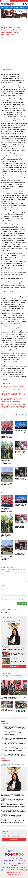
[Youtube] (17, 854)
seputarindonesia (7, 37)
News (2, 25)
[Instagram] (14, 854)
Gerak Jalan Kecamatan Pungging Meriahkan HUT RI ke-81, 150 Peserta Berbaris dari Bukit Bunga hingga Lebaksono (7, 711)
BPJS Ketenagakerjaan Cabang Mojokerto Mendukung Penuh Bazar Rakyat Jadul (11, 398)
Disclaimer (21, 860)
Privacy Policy (19, 858)
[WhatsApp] (20, 854)
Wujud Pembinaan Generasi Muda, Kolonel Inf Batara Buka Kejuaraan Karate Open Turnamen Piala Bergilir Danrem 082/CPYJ (13, 697)
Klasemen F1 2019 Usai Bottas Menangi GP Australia (14, 744)
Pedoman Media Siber (9, 863)
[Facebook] (6, 854)
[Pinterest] (11, 854)
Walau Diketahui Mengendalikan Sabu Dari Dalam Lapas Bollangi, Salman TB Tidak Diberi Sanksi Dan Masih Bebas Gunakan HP (17, 660)
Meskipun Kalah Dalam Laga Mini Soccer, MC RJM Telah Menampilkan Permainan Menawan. (21, 712)
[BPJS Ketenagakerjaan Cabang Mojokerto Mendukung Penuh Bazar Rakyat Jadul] (21, 445)
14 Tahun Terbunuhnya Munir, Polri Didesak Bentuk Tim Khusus (15, 733)
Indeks (6, 858)
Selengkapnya (13, 666)
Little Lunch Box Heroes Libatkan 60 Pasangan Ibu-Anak (13, 390)
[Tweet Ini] (17, 415)
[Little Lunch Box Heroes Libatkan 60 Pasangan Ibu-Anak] (21, 425)
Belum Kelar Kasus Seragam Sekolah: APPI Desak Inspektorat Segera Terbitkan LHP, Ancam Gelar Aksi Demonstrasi (13, 408)
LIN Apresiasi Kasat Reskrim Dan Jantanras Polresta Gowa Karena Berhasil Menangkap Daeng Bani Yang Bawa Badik (18, 654)
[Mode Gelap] (23, 4)
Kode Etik (12, 858)
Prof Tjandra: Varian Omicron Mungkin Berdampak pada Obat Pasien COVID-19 (14, 754)
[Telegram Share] (23, 415)
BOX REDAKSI (20, 863)
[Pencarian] (26, 4)
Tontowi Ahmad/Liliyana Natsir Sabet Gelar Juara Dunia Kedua (15, 738)
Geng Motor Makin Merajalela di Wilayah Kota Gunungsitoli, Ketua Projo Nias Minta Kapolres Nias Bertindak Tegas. (13, 816)
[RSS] (22, 854)
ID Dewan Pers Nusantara (10, 860)
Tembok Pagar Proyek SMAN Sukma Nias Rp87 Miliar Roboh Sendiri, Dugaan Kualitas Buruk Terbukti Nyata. (15, 728)
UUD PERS (14, 865)
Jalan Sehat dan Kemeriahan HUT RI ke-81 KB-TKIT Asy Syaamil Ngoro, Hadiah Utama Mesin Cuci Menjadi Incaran (13, 386)
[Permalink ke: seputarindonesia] (2, 37)
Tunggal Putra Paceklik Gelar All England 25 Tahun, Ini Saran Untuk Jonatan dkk (15, 749)
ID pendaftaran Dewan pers (14, 862)
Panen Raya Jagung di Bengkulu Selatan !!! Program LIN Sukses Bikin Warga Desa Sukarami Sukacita (13, 395)
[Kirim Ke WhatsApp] (26, 415)
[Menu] (2, 4)
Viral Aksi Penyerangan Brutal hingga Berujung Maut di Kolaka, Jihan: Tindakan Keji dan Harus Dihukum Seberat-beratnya (14, 648)
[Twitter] (8, 854)
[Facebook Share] (14, 415)
